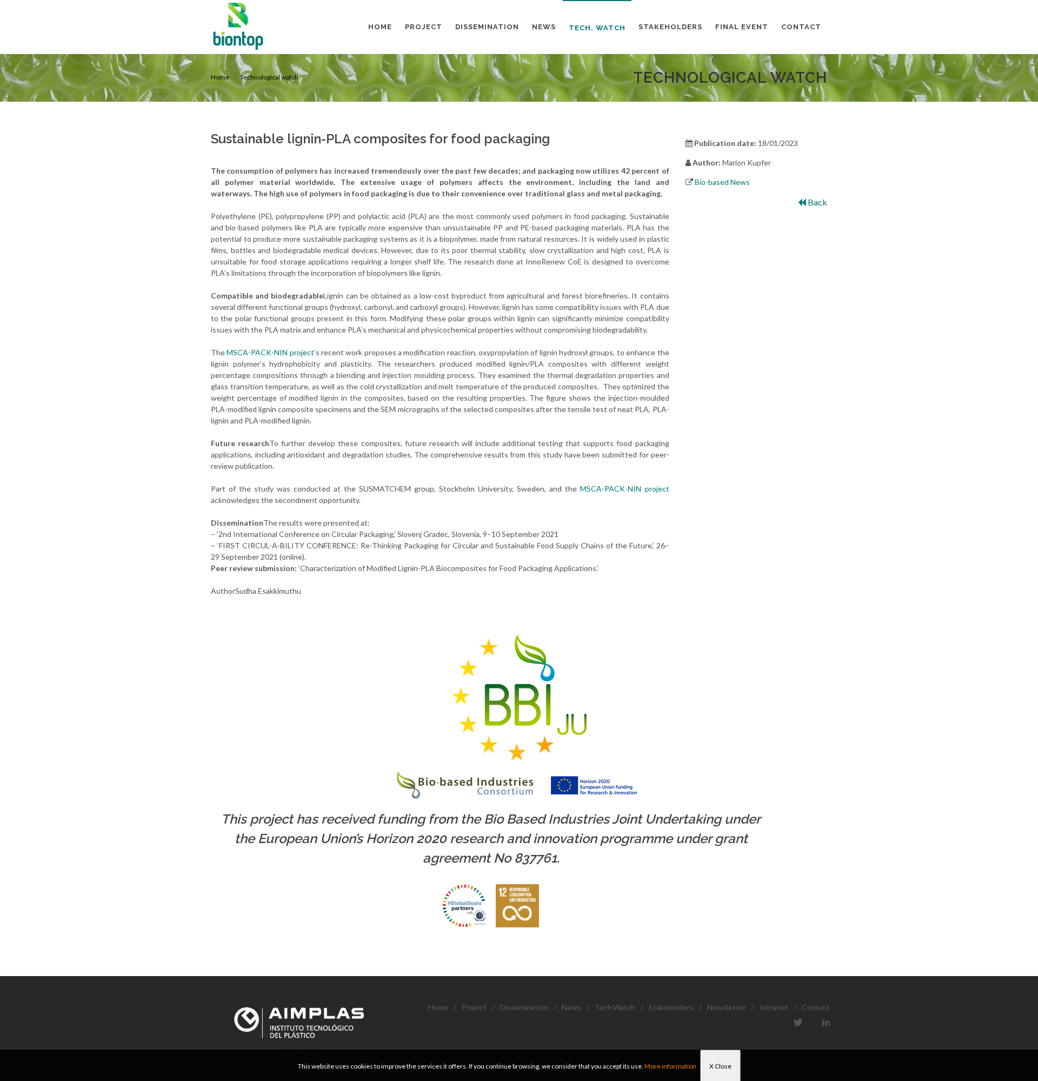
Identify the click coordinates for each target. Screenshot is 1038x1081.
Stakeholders (671, 1007)
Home (220, 77)
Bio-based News (722, 182)
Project (474, 1007)
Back (816, 202)
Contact (816, 1007)
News (571, 1007)
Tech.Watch (615, 1007)
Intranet (774, 1007)
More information (670, 1066)
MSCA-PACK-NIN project (270, 352)
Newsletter (726, 1007)
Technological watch (269, 77)
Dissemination (524, 1007)
